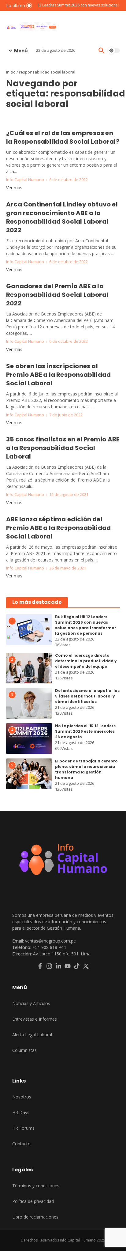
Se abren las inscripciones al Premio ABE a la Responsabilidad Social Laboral (58, 374)
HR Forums (23, 1128)
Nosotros (21, 1097)
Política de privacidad (33, 1201)
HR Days (20, 1112)
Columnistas (24, 1050)
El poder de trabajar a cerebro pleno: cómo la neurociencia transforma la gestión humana (86, 769)
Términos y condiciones (35, 1186)
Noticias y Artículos (31, 1003)
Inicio (11, 72)
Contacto (21, 1144)
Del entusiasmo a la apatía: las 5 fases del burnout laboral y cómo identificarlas (87, 696)
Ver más (14, 188)
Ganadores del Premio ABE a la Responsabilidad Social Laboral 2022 (57, 295)
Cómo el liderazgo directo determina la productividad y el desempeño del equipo (86, 661)
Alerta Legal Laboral (32, 1034)
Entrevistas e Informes (34, 1019)
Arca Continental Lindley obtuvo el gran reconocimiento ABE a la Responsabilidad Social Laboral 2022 (62, 217)
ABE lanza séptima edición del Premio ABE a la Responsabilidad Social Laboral (58, 528)
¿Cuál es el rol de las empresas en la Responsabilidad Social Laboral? (62, 137)
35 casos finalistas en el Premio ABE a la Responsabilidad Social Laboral (62, 448)
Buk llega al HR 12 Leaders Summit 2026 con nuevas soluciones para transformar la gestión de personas (85, 625)
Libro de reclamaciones (35, 1217)
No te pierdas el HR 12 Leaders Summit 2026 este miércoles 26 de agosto (85, 731)
